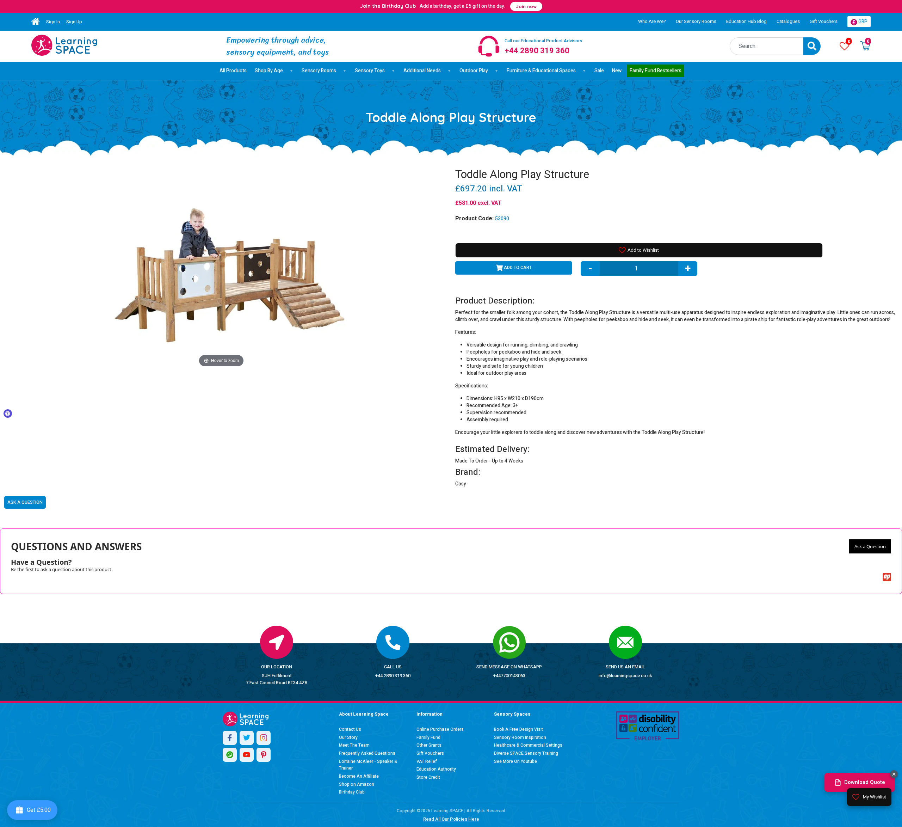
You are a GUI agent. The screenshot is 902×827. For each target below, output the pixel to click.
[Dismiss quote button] (894, 774)
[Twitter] (247, 738)
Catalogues (788, 21)
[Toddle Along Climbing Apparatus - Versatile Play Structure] (64, 45)
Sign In (53, 21)
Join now (526, 6)
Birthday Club (352, 792)
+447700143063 (509, 675)
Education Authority (436, 769)
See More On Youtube (515, 761)
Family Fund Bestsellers (655, 70)
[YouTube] (247, 755)
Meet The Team (354, 745)
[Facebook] (230, 738)
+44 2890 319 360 (392, 675)
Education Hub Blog (746, 21)
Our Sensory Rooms (696, 21)
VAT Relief (426, 761)
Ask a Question (870, 546)
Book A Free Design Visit (518, 729)
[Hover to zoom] (221, 268)
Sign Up (74, 21)
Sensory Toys (370, 70)
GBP (862, 21)
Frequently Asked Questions (367, 753)
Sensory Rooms (319, 70)
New (617, 70)
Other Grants (428, 745)
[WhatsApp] (230, 755)
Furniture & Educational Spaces (541, 70)
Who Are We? (652, 21)
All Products (233, 70)
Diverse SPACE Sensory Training (526, 753)
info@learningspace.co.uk (625, 675)
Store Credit (428, 777)
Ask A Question (25, 502)
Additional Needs (422, 70)
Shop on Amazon (356, 784)
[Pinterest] (264, 755)
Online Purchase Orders (440, 729)
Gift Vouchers (824, 21)
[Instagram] (264, 738)
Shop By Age (269, 70)
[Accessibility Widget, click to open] (8, 413)
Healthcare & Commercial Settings (528, 745)
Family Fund (428, 737)
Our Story (348, 737)
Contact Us (350, 729)
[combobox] (766, 46)
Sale (599, 70)
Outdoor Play (473, 70)
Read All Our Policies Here (451, 819)
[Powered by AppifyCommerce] (887, 577)
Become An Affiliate (359, 776)
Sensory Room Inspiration (520, 737)
